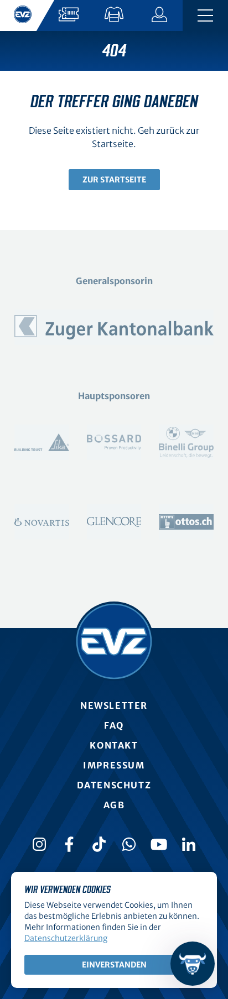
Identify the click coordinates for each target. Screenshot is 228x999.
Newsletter (114, 705)
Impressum (113, 765)
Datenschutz (114, 785)
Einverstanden (114, 965)
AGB (114, 804)
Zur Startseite (114, 180)
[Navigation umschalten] (205, 15)
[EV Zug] (114, 641)
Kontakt (114, 745)
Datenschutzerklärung (65, 938)
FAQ (114, 725)
